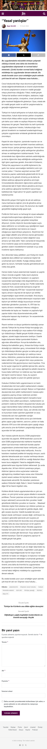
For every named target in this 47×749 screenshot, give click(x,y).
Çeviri (26, 727)
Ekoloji (40, 727)
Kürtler (39, 590)
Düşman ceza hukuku (28, 587)
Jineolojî (33, 727)
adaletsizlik (13, 587)
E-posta (5, 681)
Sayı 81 (5, 594)
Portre (20, 727)
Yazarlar (5, 727)
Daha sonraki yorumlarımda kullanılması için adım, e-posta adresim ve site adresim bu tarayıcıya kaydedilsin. (24, 704)
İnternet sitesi (7, 691)
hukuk (41, 587)
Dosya (21, 730)
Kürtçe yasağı (29, 590)
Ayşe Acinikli (11, 26)
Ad (3, 670)
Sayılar (27, 730)
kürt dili (19, 590)
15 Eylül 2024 (24, 26)
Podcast (35, 730)
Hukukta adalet (8, 590)
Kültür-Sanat (13, 730)
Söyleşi (13, 727)
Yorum (5, 642)
